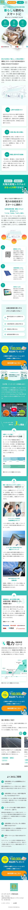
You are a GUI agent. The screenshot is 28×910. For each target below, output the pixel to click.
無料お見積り (11, 2)
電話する (20, 2)
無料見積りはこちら (14, 363)
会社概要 (15, 903)
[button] (20, 733)
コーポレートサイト (5, 903)
